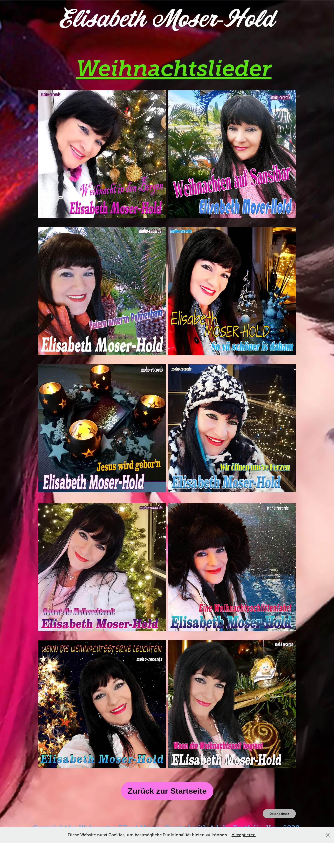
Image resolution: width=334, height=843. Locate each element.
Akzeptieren (244, 835)
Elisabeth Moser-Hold (167, 20)
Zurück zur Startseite (167, 790)
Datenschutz (279, 813)
